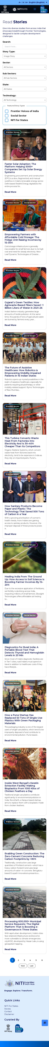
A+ (26, 2)
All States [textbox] (8, 89)
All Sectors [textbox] (8, 67)
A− (20, 2)
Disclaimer (9, 1014)
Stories (7, 1009)
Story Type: (9, 51)
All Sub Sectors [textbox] (10, 78)
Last (31, 966)
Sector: (6, 62)
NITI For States (11, 1006)
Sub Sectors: (9, 73)
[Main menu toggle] (35, 9)
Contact (8, 1011)
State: (6, 84)
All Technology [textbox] (10, 100)
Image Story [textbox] (9, 56)
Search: (7, 42)
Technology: (9, 95)
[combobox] (24, 56)
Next (23, 966)
